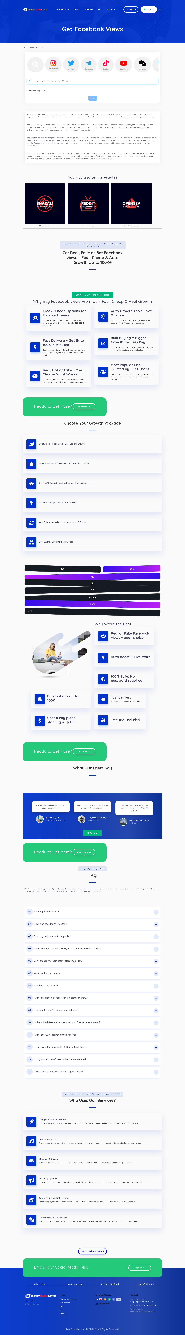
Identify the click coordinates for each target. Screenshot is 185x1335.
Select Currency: (33, 91)
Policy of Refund (110, 1284)
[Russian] (160, 9)
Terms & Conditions (68, 1299)
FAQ (100, 9)
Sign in (132, 9)
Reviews (88, 9)
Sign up (150, 9)
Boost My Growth (84, 852)
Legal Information (145, 1284)
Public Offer (40, 1284)
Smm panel (28, 47)
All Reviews (92, 833)
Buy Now (83, 751)
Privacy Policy (75, 1284)
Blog (76, 9)
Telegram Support (149, 1305)
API (61, 1310)
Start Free (83, 406)
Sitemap (63, 1314)
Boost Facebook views (91, 1251)
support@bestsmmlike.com (141, 1302)
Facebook (39, 47)
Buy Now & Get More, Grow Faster (92, 295)
